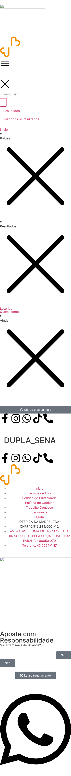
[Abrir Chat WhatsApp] (35, 769)
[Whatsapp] (27, 458)
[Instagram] (16, 458)
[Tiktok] (37, 458)
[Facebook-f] (5, 458)
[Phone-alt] (48, 458)
